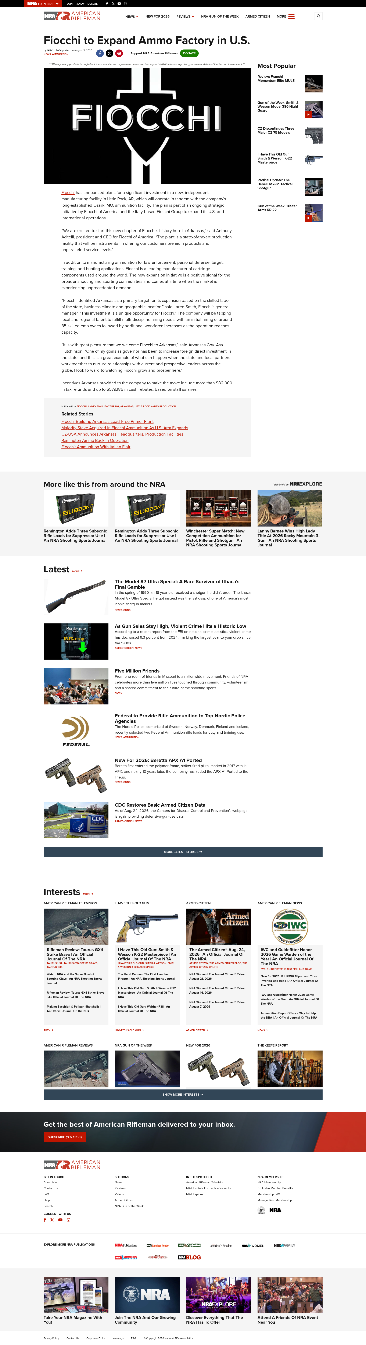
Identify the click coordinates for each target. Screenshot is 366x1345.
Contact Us (51, 1188)
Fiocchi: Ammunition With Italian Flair (95, 447)
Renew (80, 4)
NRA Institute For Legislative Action (209, 1188)
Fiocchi (68, 192)
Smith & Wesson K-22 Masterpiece (146, 965)
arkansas (126, 406)
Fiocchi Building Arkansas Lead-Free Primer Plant (107, 421)
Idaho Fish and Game (298, 969)
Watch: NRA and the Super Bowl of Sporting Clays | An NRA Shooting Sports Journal (74, 978)
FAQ (46, 1194)
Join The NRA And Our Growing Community (145, 1319)
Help (47, 1200)
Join (70, 4)
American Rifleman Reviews (68, 1045)
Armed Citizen (257, 16)
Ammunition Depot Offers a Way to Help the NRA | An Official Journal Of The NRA (289, 1015)
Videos (119, 1194)
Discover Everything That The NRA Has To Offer (214, 1319)
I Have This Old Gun (132, 903)
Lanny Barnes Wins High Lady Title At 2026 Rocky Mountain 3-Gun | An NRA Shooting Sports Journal (289, 538)
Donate (92, 4)
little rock (142, 406)
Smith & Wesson (155, 963)
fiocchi (82, 406)
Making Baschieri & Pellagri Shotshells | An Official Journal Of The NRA (74, 1008)
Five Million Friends (137, 671)
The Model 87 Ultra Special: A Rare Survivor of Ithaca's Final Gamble (177, 584)
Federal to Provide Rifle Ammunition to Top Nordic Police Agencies (180, 718)
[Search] (319, 16)
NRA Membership (269, 1182)
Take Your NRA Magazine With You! (73, 1319)
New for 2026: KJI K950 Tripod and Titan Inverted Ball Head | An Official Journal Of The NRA (289, 980)
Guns (126, 610)
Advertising (51, 1182)
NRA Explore (194, 1194)
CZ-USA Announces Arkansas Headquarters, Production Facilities (122, 434)
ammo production (163, 406)
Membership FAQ (269, 1194)
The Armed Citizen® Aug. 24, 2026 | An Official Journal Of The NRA (217, 954)
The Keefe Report (273, 1045)
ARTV (47, 1030)
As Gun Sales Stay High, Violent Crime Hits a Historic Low (180, 626)
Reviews (183, 16)
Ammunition (60, 54)
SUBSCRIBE (65, 1137)
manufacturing (108, 406)
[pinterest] (119, 51)
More (75, 571)
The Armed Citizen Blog (225, 963)
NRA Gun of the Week (220, 16)
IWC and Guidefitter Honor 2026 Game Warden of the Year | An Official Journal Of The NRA (287, 956)
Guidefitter (275, 969)
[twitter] (109, 51)
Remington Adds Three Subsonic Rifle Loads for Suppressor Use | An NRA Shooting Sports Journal (75, 535)
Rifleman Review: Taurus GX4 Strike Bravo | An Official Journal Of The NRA (75, 954)
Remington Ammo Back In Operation (95, 440)
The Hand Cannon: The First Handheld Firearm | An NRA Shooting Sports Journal (146, 976)
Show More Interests (206, 1094)
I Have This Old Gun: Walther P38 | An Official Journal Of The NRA (144, 1008)
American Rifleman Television (70, 903)
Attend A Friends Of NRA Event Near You (288, 1319)
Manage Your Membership (275, 1200)
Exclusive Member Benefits (275, 1188)
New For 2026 (158, 16)
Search (48, 1206)
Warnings (118, 1338)
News (130, 16)
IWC (263, 969)
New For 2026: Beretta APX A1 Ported (158, 760)
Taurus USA (54, 963)
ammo (92, 406)
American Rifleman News (280, 903)
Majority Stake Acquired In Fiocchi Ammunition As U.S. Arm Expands (124, 428)
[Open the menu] (291, 16)
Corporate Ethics (95, 1338)
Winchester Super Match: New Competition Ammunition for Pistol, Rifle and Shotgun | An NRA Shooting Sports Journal (215, 538)
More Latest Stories (200, 851)
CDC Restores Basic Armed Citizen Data (160, 805)
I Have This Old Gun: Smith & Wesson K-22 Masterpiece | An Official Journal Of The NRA (147, 954)
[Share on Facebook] (100, 51)
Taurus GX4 (54, 967)
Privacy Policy (51, 1338)
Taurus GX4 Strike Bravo (80, 963)
